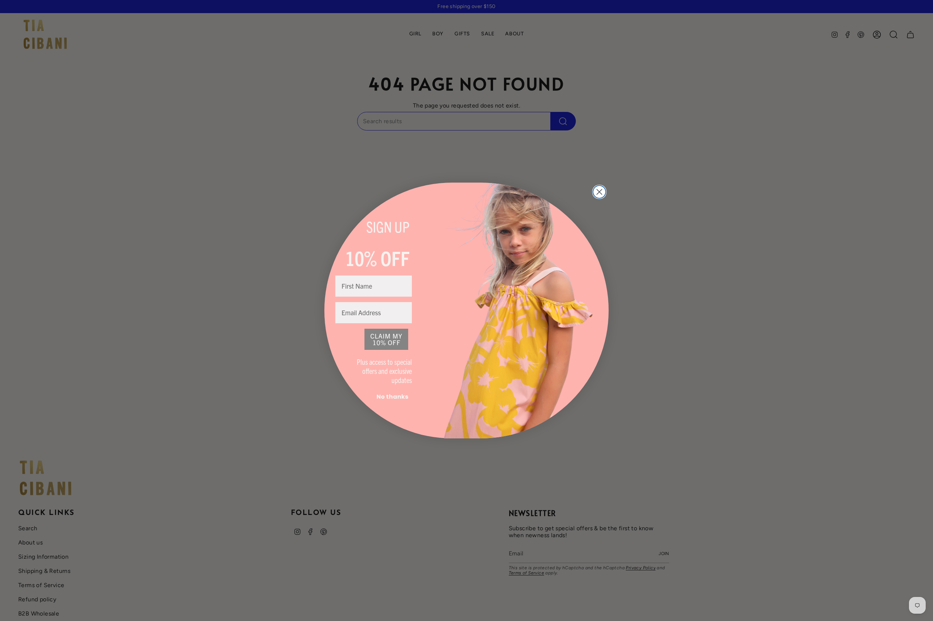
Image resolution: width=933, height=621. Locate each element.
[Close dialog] (599, 191)
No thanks (392, 396)
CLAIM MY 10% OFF (386, 339)
